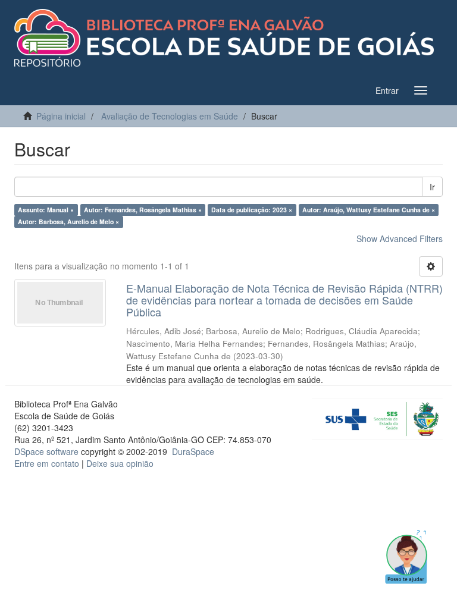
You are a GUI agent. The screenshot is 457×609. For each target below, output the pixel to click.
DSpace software (46, 451)
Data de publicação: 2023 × (251, 209)
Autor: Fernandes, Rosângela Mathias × (143, 209)
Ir (432, 187)
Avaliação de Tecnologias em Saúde (169, 116)
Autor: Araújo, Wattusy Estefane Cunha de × (368, 209)
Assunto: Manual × (46, 209)
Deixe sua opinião (120, 463)
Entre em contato (46, 463)
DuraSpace (193, 451)
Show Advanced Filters (399, 238)
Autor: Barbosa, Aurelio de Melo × (68, 221)
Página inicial (61, 116)
